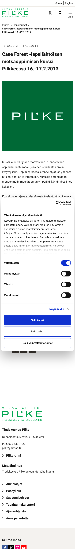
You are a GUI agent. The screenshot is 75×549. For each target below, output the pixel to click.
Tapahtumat (20, 25)
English (69, 3)
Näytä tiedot (56, 309)
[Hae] (60, 13)
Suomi (58, 3)
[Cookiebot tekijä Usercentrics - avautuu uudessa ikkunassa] (55, 203)
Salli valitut (37, 331)
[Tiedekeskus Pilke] (15, 13)
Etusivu (6, 25)
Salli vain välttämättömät (37, 342)
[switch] (66, 273)
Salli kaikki (37, 320)
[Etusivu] (50, 13)
